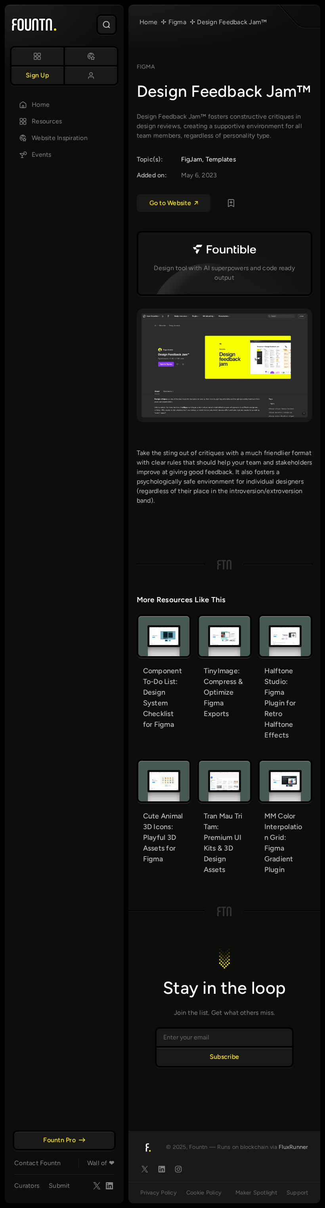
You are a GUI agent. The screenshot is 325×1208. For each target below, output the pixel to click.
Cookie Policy (204, 1192)
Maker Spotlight (256, 1192)
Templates (221, 159)
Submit (59, 1185)
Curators (26, 1185)
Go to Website (170, 203)
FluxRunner (293, 1146)
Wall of (100, 1163)
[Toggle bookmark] (231, 203)
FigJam (192, 159)
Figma (146, 66)
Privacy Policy (158, 1192)
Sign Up (37, 75)
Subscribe (224, 1056)
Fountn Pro (59, 1140)
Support (297, 1192)
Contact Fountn (37, 1163)
